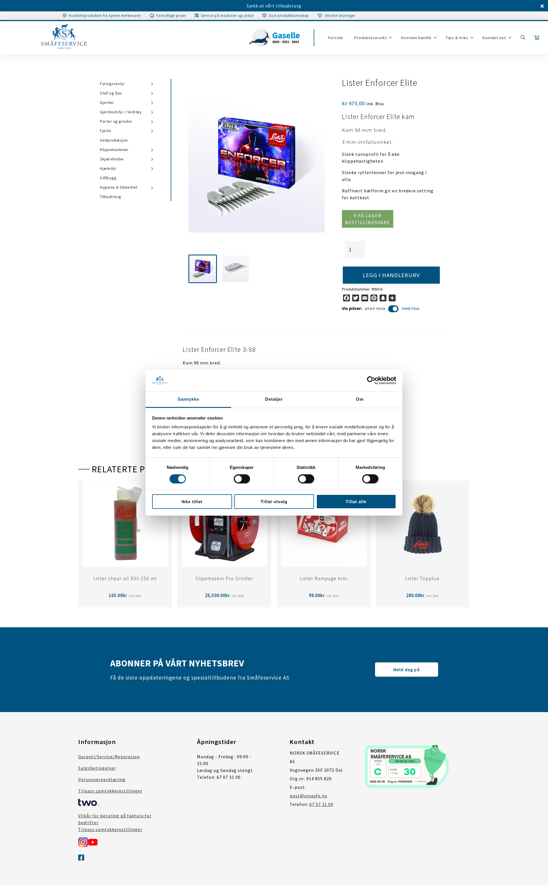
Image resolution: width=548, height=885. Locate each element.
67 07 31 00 (321, 804)
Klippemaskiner (114, 149)
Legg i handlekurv (391, 275)
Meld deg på (406, 669)
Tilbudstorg (110, 196)
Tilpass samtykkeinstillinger (110, 791)
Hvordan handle (416, 37)
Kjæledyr (108, 168)
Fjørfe (105, 130)
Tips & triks (457, 37)
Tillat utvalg (274, 501)
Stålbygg (108, 177)
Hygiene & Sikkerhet (119, 187)
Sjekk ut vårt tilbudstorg (274, 6)
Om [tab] (360, 399)
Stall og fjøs (111, 93)
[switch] (242, 478)
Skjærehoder (112, 159)
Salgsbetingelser (97, 768)
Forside (335, 37)
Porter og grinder (116, 121)
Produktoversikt (370, 37)
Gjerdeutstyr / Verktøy (121, 111)
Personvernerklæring (102, 779)
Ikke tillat (192, 501)
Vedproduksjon (114, 140)
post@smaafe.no (308, 796)
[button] (202, 269)
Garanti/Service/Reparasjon (109, 756)
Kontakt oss (494, 37)
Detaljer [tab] (274, 399)
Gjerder (107, 102)
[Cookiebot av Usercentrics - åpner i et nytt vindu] (371, 380)
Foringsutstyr (112, 83)
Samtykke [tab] (188, 399)
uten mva (375, 308)
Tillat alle (356, 501)
